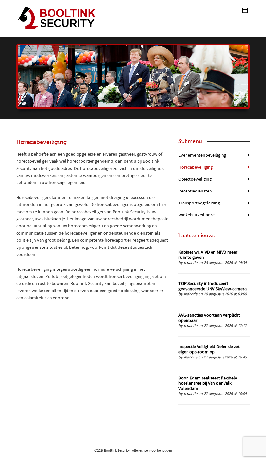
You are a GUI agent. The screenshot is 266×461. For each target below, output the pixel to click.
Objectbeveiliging (195, 179)
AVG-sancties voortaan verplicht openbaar (209, 318)
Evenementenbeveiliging (202, 155)
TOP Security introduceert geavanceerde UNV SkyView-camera (212, 286)
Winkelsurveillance (196, 215)
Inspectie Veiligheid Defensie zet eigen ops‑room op (209, 349)
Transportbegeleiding (199, 203)
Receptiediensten (195, 191)
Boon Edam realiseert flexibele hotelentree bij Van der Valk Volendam (207, 383)
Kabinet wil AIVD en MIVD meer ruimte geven (207, 254)
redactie (190, 262)
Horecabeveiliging (195, 167)
